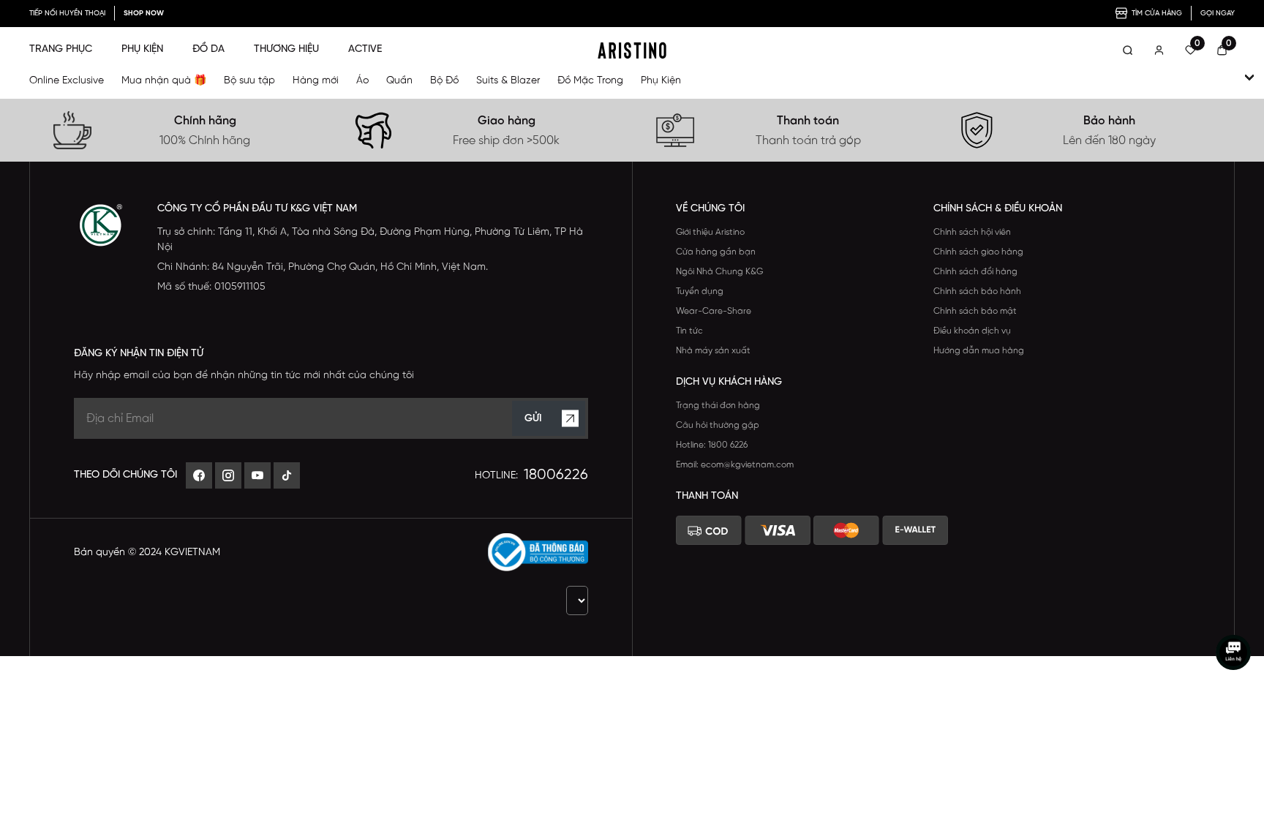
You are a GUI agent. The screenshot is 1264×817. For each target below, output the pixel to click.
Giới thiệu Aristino (710, 232)
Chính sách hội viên (972, 232)
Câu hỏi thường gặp (717, 425)
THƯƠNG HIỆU (286, 49)
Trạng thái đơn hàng (718, 405)
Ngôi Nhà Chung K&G (719, 271)
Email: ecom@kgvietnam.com (735, 465)
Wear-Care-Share (713, 311)
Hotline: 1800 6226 (712, 445)
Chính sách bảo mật (975, 311)
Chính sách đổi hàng (975, 271)
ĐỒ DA (208, 49)
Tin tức (689, 331)
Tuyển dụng (699, 291)
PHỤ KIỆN (142, 49)
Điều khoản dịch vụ (972, 331)
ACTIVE (365, 49)
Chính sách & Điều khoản (997, 208)
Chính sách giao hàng (978, 252)
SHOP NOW (144, 14)
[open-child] (1249, 77)
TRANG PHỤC (60, 49)
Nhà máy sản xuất (713, 350)
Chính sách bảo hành (977, 291)
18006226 (556, 475)
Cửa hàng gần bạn (716, 252)
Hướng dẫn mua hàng (978, 350)
